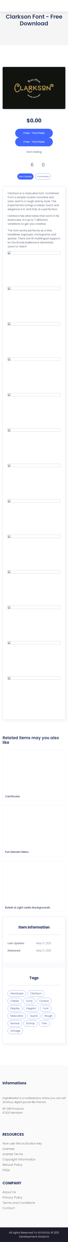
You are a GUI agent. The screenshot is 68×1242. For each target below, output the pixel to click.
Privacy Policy (12, 1197)
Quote (34, 1016)
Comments (43, 176)
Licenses (8, 1149)
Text (44, 1023)
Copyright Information (18, 1159)
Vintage (15, 1031)
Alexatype (16, 993)
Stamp (30, 1023)
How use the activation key (22, 1143)
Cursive (44, 1001)
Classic (14, 1001)
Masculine (16, 1016)
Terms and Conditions (18, 1203)
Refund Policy (12, 1165)
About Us (9, 1192)
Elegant (31, 1008)
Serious (14, 1023)
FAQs (6, 1170)
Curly (29, 1001)
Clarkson (36, 993)
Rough (48, 1016)
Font (46, 1008)
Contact (8, 1208)
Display (15, 1008)
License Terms (12, 1154)
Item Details (25, 176)
